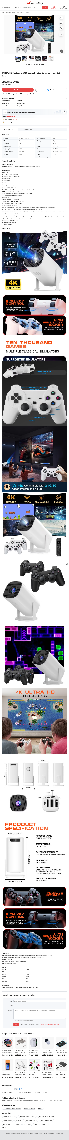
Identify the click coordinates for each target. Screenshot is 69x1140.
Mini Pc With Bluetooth (46, 1120)
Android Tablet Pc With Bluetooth (11, 1124)
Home (3, 12)
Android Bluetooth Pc (31, 1120)
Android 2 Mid (27, 1124)
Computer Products (10, 12)
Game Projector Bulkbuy (40, 1124)
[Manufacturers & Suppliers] (34, 3)
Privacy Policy (59, 1133)
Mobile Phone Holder (29, 1108)
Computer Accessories (24, 1092)
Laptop (40, 1108)
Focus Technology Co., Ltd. (23, 1133)
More (3, 1127)
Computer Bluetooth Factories (27, 1116)
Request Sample (30, 93)
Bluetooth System (7, 1120)
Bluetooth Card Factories (9, 1116)
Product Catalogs (25, 1089)
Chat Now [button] (52, 90)
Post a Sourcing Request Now (50, 1024)
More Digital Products (40, 1092)
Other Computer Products (23, 12)
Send (16, 1024)
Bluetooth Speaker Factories (46, 1116)
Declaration (52, 1133)
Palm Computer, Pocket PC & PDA (12, 1108)
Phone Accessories (7, 1092)
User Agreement (44, 1133)
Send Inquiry (18, 90)
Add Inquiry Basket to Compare (35, 64)
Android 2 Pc (19, 1120)
